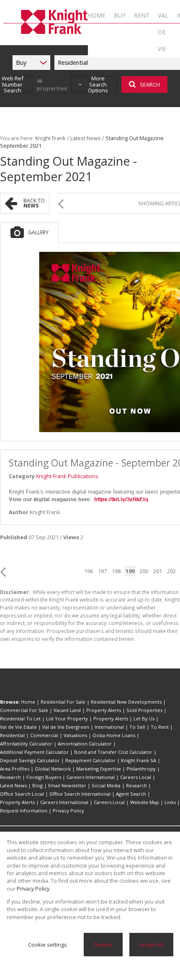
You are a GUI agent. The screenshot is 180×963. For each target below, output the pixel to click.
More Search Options (98, 84)
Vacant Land (67, 710)
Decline (103, 944)
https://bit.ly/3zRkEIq (121, 499)
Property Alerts (103, 710)
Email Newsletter (67, 785)
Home (28, 702)
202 (171, 571)
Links (170, 802)
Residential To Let (20, 718)
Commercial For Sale (24, 710)
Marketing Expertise (98, 769)
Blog (37, 785)
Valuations (75, 735)
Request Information (23, 810)
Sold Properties (144, 710)
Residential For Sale (63, 702)
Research (10, 777)
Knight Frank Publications (67, 476)
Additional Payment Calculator (34, 752)
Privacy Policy (68, 810)
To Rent (160, 727)
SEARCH (150, 84)
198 (116, 571)
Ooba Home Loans (114, 735)
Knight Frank (50, 138)
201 (157, 571)
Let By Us (144, 718)
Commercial (44, 735)
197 (102, 571)
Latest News (85, 138)
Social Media (106, 785)
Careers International (91, 777)
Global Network (53, 769)
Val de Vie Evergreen (65, 727)
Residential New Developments (126, 702)
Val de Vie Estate (18, 727)
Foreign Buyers (43, 777)
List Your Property (67, 718)
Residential (12, 735)
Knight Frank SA (138, 760)
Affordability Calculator (26, 743)
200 (143, 571)
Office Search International (80, 794)
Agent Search (131, 794)
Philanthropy (141, 769)
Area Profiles (14, 769)
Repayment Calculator (90, 760)
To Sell (137, 727)
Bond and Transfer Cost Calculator (113, 752)
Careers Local (135, 777)
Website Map (144, 802)
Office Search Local (22, 794)
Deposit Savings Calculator (30, 760)
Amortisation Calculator (85, 743)
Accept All (151, 944)
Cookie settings (47, 944)
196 (88, 571)
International (109, 727)
